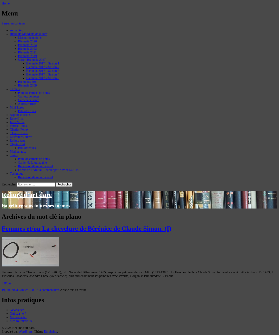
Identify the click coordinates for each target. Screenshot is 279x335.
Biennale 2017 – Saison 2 (42, 67)
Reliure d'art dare (27, 194)
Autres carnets (27, 103)
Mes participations (29, 37)
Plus (6, 283)
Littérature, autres (21, 137)
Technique (16, 173)
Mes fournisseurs (21, 321)
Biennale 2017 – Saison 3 (42, 70)
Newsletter (17, 310)
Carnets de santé (28, 100)
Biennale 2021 (27, 52)
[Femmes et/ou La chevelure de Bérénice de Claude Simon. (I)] (30, 265)
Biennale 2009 (27, 85)
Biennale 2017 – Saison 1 (42, 63)
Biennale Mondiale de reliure (28, 34)
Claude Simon (19, 133)
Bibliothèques (27, 111)
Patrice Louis (18, 126)
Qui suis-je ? (18, 313)
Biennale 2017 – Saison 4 (42, 74)
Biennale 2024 (27, 45)
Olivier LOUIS (28, 290)
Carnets (15, 89)
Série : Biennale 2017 (32, 59)
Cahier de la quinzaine (32, 162)
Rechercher (9, 184)
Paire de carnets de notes (34, 92)
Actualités (16, 30)
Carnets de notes (28, 96)
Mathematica (18, 151)
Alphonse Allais (20, 114)
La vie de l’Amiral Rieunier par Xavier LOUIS (48, 170)
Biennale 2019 (27, 56)
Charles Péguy (19, 129)
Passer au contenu (13, 23)
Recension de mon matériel (35, 166)
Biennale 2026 (27, 41)
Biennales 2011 (28, 81)
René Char (17, 118)
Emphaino (50, 331)
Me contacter (18, 317)
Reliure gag (17, 140)
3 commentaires (49, 290)
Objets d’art (17, 144)
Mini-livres (17, 107)
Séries (14, 155)
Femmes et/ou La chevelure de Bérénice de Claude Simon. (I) (86, 228)
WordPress (25, 331)
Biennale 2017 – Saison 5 (42, 78)
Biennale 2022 (27, 48)
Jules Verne (17, 122)
